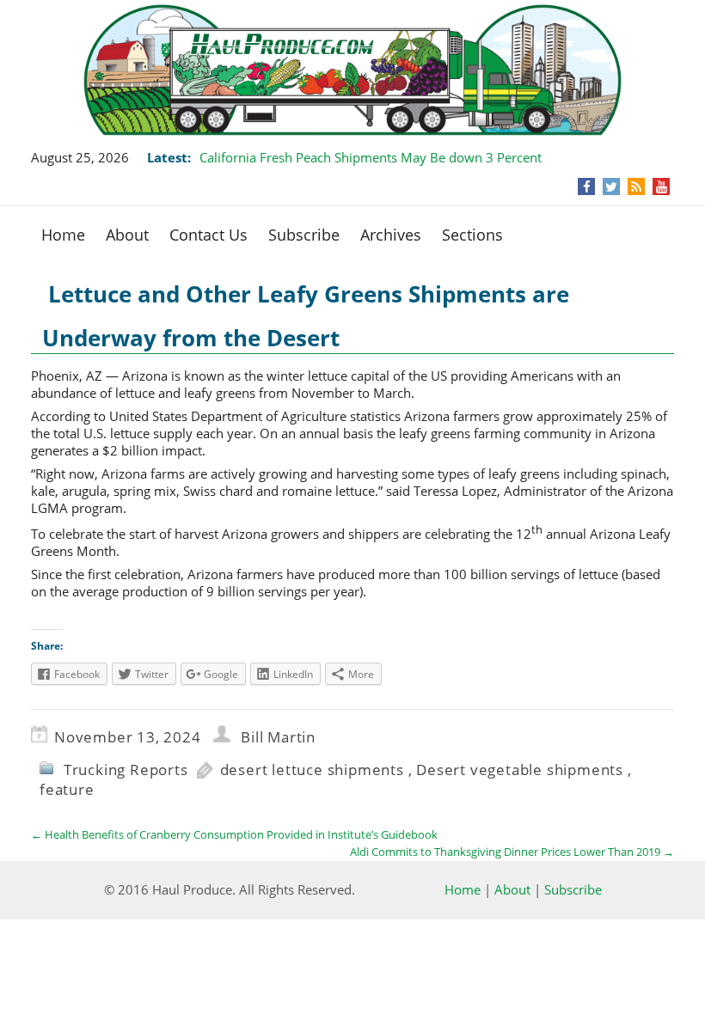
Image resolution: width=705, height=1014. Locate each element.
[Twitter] (611, 186)
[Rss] (636, 186)
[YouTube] (661, 186)
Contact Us (208, 234)
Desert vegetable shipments (519, 769)
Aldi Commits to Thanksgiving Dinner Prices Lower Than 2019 (512, 851)
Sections (472, 234)
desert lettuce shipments (312, 769)
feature (67, 789)
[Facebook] (587, 186)
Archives (390, 234)
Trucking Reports (126, 769)
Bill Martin (278, 737)
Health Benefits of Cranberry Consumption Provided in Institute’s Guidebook (234, 834)
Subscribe (304, 234)
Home (63, 234)
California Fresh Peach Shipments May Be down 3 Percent (370, 157)
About (127, 234)
